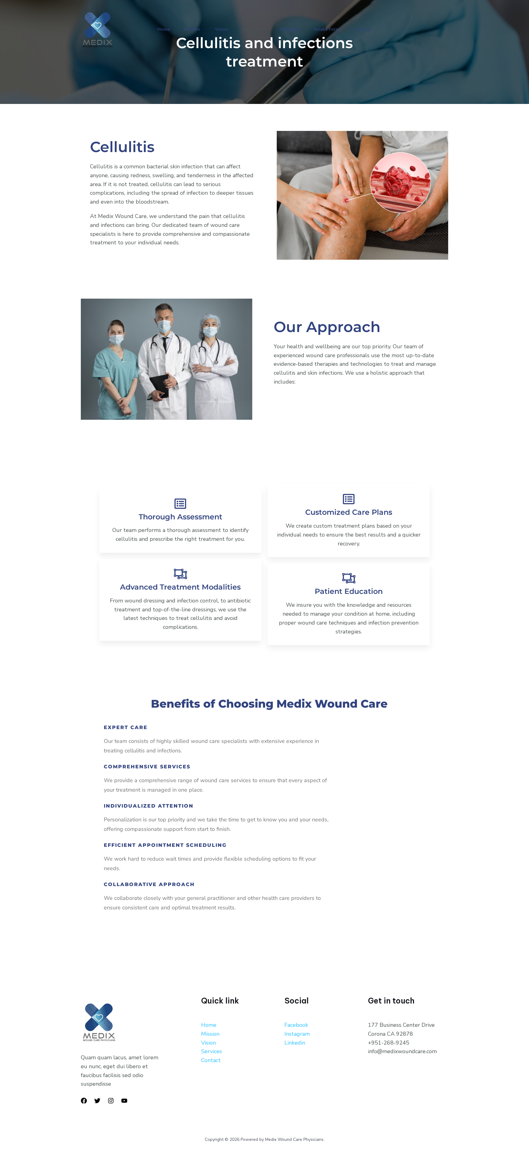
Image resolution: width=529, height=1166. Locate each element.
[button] (262, 29)
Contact (363, 29)
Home (163, 29)
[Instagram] (111, 1101)
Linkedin (294, 1042)
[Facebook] (84, 1101)
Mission (192, 29)
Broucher (289, 29)
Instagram (297, 1034)
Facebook (296, 1025)
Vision (221, 29)
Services (251, 29)
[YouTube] (124, 1101)
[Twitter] (97, 1101)
